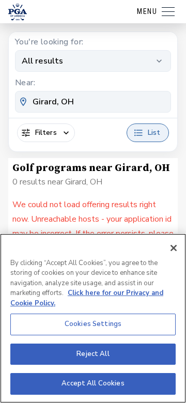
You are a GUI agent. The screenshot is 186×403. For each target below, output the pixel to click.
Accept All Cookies (92, 383)
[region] (93, 318)
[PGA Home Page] (17, 12)
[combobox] (93, 102)
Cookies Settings (93, 324)
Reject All (92, 354)
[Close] (173, 248)
